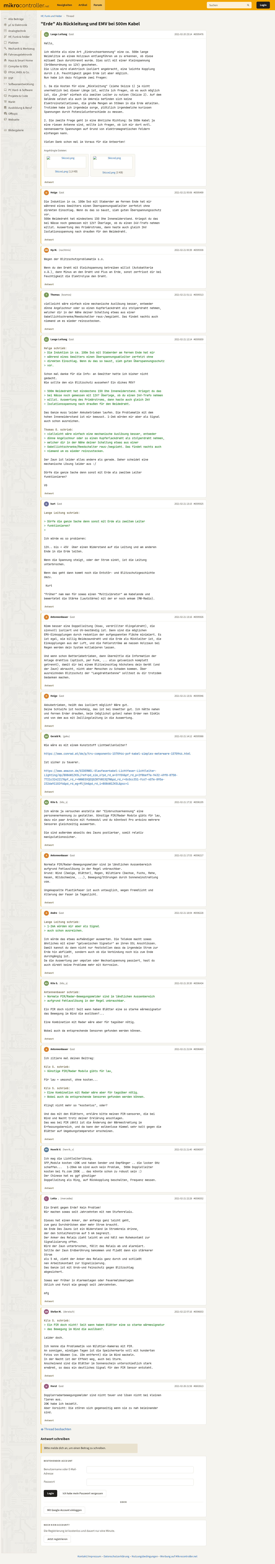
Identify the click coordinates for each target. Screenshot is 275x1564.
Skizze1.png (61, 171)
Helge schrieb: (55, 348)
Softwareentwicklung (21, 84)
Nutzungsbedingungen (145, 1556)
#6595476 (198, 34)
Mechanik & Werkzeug (21, 49)
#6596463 (198, 1049)
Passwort (49, 1482)
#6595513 (198, 295)
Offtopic (13, 114)
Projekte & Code (18, 96)
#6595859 (198, 339)
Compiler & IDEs (18, 66)
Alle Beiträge (16, 19)
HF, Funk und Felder (51, 16)
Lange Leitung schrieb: (62, 513)
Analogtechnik (17, 31)
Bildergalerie (16, 130)
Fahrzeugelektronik (20, 55)
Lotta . (54, 1198)
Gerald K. (55, 736)
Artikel (83, 5)
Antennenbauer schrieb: (62, 992)
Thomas (55, 295)
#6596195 (198, 802)
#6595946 (198, 696)
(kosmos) (66, 295)
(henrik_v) (68, 1149)
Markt (11, 102)
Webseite (13, 120)
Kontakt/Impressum (89, 1556)
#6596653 (198, 1312)
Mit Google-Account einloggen (64, 1510)
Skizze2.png (108, 172)
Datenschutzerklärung (116, 1556)
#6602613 (198, 1386)
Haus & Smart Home (20, 61)
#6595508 (198, 250)
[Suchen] (248, 5)
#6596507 (198, 1149)
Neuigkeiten (64, 5)
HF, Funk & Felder (19, 37)
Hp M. (53, 250)
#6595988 (198, 736)
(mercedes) (66, 1198)
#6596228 (198, 913)
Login (263, 5)
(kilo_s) (64, 802)
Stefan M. (55, 1312)
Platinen (13, 43)
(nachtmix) (65, 250)
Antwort (49, 182)
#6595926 (198, 617)
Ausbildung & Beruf (20, 108)
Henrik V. (55, 1149)
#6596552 (198, 1198)
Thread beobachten (57, 1429)
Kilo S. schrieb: (57, 1067)
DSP (10, 78)
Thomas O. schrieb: (58, 429)
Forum (98, 5)
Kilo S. (54, 802)
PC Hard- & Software (20, 90)
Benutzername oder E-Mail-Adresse (60, 1471)
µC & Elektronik (17, 25)
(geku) (66, 736)
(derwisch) (69, 1312)
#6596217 (198, 855)
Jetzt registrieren (57, 1539)
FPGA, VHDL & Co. (19, 72)
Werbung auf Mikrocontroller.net (178, 1556)
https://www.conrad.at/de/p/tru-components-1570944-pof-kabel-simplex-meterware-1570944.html (117, 753)
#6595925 (198, 504)
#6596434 (198, 983)
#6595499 (198, 192)
